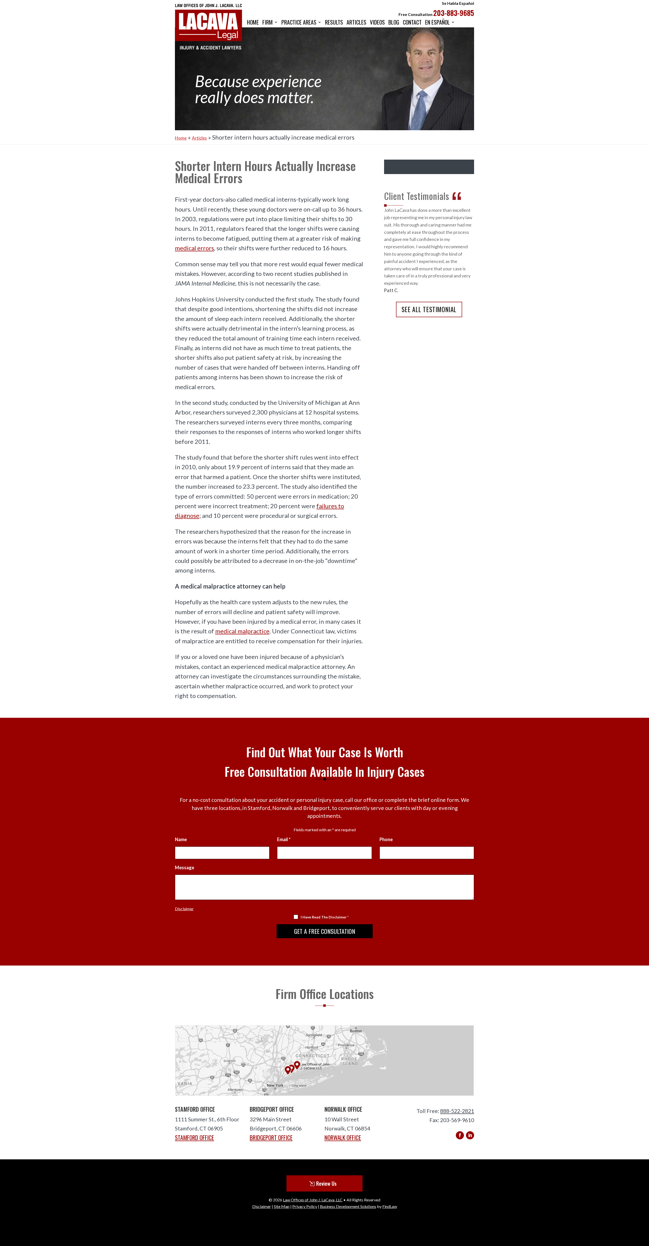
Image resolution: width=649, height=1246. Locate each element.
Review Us (326, 1183)
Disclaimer (184, 908)
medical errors (194, 248)
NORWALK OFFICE (342, 1137)
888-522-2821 (457, 1111)
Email (284, 839)
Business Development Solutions (348, 1206)
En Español (437, 22)
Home (253, 22)
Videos (377, 22)
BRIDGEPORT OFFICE (271, 1137)
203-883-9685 (453, 13)
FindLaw (389, 1206)
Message (184, 867)
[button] (643, 1209)
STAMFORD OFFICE (194, 1137)
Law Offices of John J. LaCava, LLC (312, 1199)
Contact (412, 22)
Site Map (282, 1206)
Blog (393, 22)
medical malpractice (242, 631)
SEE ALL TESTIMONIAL (429, 309)
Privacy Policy (304, 1206)
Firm (267, 22)
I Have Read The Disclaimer (325, 917)
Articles (356, 22)
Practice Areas (298, 22)
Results (334, 22)
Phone (386, 839)
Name (181, 839)
